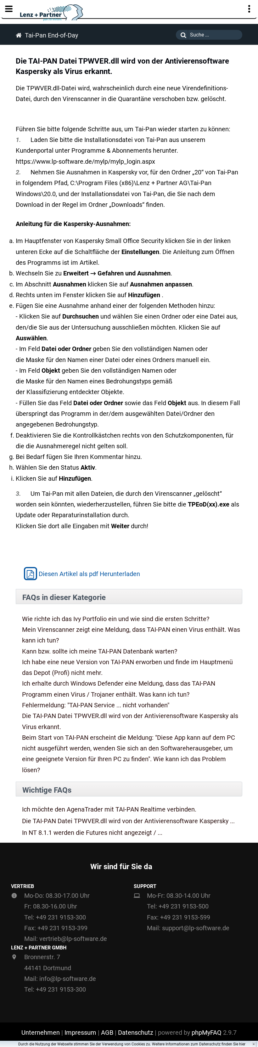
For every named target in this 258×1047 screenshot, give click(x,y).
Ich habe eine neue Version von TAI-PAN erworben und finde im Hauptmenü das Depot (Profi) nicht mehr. (127, 667)
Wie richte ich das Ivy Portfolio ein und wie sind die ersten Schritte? (115, 619)
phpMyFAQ (207, 1032)
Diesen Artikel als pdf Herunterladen (89, 574)
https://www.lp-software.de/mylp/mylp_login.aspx (85, 161)
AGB (107, 1032)
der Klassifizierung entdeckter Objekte (69, 392)
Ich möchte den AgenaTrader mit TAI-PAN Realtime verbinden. (109, 809)
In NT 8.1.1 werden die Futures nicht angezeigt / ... (92, 832)
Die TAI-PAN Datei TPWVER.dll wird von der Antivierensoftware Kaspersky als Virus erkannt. (130, 721)
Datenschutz (135, 1032)
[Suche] (182, 35)
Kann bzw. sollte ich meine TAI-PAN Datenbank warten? (99, 651)
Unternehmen (40, 1032)
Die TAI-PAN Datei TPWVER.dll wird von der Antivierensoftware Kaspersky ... (128, 821)
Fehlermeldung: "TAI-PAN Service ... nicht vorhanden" (95, 705)
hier (242, 1044)
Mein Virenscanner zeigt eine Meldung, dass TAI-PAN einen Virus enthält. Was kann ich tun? (131, 635)
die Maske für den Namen (52, 360)
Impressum (80, 1032)
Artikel (89, 262)
